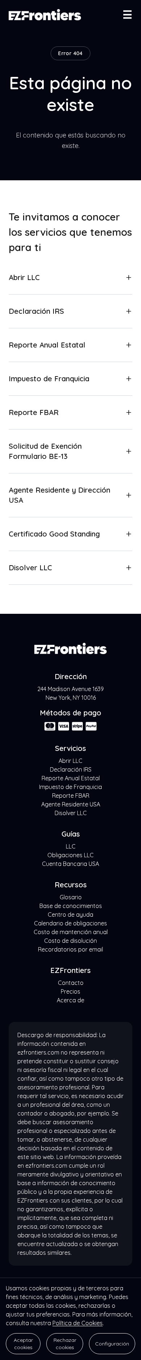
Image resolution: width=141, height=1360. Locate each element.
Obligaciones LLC (70, 855)
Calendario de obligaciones (70, 923)
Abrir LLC (70, 760)
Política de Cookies (77, 1323)
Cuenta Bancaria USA (70, 863)
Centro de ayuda (70, 914)
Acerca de (70, 1000)
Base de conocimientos (70, 905)
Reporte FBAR (70, 795)
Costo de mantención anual (71, 932)
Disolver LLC (71, 813)
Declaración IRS (70, 769)
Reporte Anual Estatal (71, 778)
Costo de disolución (70, 940)
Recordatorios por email (70, 949)
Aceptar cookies (23, 1344)
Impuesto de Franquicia (70, 786)
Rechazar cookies (65, 1344)
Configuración (112, 1343)
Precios (70, 991)
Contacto (71, 982)
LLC (71, 846)
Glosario (71, 897)
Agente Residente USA (70, 804)
